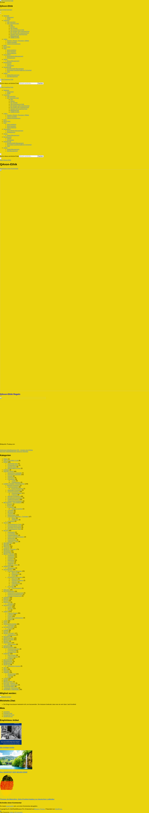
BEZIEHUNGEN (8, 647)
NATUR (5, 632)
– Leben (9, 607)
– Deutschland (11, 674)
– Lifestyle (10, 614)
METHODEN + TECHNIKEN (12, 502)
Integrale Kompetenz (13, 485)
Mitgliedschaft (14, 36)
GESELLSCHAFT (9, 633)
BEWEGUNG (7, 663)
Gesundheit (7, 54)
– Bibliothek (10, 560)
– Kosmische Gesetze (13, 666)
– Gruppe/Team (11, 652)
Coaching (6, 20)
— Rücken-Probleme (16, 580)
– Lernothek (10, 562)
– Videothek (10, 557)
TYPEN (5, 678)
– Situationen (11, 479)
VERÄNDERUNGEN (9, 624)
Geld (4, 48)
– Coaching (10, 507)
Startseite (6, 16)
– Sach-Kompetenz (13, 487)
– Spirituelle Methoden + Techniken (17, 516)
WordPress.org (8, 716)
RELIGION (6, 636)
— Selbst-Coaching (16, 509)
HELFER (6, 544)
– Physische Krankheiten (14, 577)
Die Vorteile (14, 28)
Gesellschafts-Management (15, 68)
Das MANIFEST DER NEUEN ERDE (13, 772)
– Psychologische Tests (14, 524)
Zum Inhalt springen (6, 9)
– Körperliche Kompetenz (14, 501)
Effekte (5, 459)
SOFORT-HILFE (8, 471)
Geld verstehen (11, 50)
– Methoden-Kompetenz (14, 490)
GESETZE (6, 664)
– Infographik (11, 532)
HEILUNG (6, 590)
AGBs (9, 19)
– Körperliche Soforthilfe (14, 473)
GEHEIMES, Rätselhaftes (11, 689)
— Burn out (13, 572)
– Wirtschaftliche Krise (14, 468)
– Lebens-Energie (12, 657)
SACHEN (6, 671)
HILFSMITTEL (7, 543)
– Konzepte (10, 586)
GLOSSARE (7, 552)
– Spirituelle (10, 477)
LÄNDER (6, 672)
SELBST (6, 641)
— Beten (13, 518)
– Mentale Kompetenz (13, 496)
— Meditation (14, 519)
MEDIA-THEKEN (8, 554)
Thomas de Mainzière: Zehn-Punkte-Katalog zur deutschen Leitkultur (27, 799)
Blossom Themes (39, 809)
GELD (5, 669)
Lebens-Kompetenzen (13, 44)
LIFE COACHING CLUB (10, 460)
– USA (9, 677)
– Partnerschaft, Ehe (13, 649)
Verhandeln (10, 65)
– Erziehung (10, 521)
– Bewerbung (11, 568)
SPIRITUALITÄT (8, 638)
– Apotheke (10, 563)
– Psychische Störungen (14, 571)
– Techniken (10, 625)
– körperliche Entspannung (15, 593)
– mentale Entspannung (14, 596)
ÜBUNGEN (7, 551)
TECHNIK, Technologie (10, 685)
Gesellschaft (7, 67)
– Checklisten (11, 533)
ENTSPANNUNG (8, 591)
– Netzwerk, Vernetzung (10, 688)
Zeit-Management (12, 76)
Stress (5, 59)
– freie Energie (11, 655)
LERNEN (6, 597)
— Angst (13, 576)
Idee (11, 25)
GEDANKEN (7, 642)
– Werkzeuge (11, 538)
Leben (5, 39)
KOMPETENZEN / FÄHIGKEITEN (13, 484)
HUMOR (6, 630)
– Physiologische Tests (14, 529)
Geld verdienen (11, 53)
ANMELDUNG (14, 37)
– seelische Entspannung (14, 594)
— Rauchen (14, 579)
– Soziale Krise (11, 467)
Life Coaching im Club (17, 30)
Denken (9, 505)
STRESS (6, 470)
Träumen (9, 504)
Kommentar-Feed (8, 715)
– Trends (9, 628)
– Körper (9, 619)
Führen (9, 64)
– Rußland (10, 675)
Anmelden (6, 712)
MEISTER (6, 546)
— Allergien (14, 582)
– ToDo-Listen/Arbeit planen (15, 537)
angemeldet (9, 806)
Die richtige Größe (7, 747)
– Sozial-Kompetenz (13, 491)
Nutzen (12, 26)
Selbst (5, 73)
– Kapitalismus (11, 635)
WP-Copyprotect (18, 812)
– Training (10, 513)
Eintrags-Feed (7, 713)
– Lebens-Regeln (12, 613)
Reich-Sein (6, 47)
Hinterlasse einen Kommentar (9, 168)
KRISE (5, 462)
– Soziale (10, 476)
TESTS (5, 523)
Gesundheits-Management (15, 56)
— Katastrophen (15, 482)
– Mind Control (11, 644)
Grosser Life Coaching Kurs (18, 34)
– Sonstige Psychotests (14, 527)
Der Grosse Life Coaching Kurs (19, 31)
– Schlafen (10, 604)
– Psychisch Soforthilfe (14, 474)
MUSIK (5, 680)
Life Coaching (11, 22)
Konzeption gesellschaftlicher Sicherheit (19, 70)
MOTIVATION (7, 660)
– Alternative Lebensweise (15, 618)
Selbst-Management (13, 75)
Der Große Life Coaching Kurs (19, 33)
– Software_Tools (12, 565)
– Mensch (10, 608)
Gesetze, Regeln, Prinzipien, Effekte (18, 40)
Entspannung (11, 58)
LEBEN (5, 611)
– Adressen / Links (12, 541)
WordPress (58, 809)
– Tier (8, 610)
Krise (5, 45)
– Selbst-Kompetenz (13, 499)
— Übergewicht (15, 583)
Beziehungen (7, 62)
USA (8, 72)
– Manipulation (11, 515)
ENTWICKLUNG (8, 627)
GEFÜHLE (6, 646)
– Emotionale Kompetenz (14, 498)
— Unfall (13, 481)
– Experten (6, 547)
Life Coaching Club (13, 23)
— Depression (14, 574)
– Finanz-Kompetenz (16, 488)
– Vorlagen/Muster (12, 535)
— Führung (13, 495)
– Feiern (9, 616)
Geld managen (11, 51)
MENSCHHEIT (8, 681)
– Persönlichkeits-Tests (14, 526)
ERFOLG (6, 599)
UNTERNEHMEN (8, 686)
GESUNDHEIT (8, 569)
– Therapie (10, 510)
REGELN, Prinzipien (9, 549)
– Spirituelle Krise (12, 463)
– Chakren (10, 658)
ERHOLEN (6, 602)
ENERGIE (6, 653)
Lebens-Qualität (12, 42)
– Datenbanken (11, 540)
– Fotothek (10, 558)
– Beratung (10, 512)
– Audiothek (10, 555)
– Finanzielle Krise (12, 465)
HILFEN (5, 530)
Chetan (11, 812)
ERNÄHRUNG (8, 661)
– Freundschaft (11, 650)
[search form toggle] (0, 81)
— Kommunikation (16, 493)
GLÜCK (5, 600)
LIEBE (5, 621)
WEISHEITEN (7, 605)
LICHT (5, 622)
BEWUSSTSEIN (8, 639)
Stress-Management (13, 61)
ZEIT (4, 667)
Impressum (10, 17)
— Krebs (13, 585)
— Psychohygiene (16, 588)
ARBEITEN (7, 566)
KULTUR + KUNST (9, 683)
